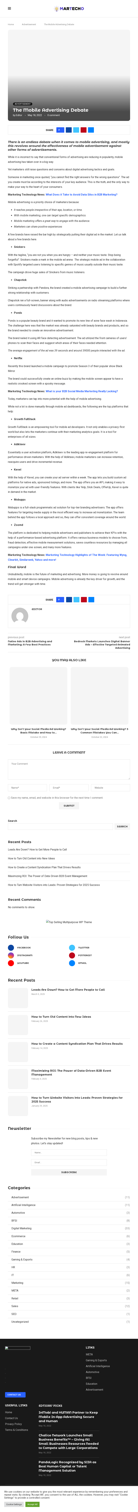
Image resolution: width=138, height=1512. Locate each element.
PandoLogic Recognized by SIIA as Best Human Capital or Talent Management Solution (67, 1466)
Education (70, 1244)
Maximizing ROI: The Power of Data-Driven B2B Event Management (47, 876)
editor (19, 115)
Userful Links (16, 1405)
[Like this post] (61, 130)
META (70, 1290)
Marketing (70, 1282)
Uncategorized (70, 1321)
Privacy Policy (13, 1424)
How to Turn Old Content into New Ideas (31, 858)
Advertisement (29, 24)
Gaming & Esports (70, 1259)
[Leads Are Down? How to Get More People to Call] (18, 998)
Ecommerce (70, 1236)
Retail (70, 1298)
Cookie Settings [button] (14, 1504)
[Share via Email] (91, 130)
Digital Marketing (70, 1228)
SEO (70, 1314)
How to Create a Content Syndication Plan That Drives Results (44, 867)
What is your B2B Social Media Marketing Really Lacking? (82, 391)
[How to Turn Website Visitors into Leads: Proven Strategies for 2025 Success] (18, 1106)
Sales (70, 1306)
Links (90, 1347)
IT (70, 1275)
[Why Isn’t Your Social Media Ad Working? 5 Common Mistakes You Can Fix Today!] (99, 696)
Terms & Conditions (16, 1430)
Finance (70, 1251)
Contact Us (11, 1418)
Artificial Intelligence (70, 1205)
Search (12, 820)
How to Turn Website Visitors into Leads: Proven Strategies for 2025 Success (54, 885)
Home (11, 24)
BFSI (70, 1220)
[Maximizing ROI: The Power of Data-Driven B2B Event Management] (18, 1079)
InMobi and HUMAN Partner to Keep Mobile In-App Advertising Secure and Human (68, 1417)
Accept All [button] (32, 1504)
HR (70, 1267)
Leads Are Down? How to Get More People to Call (37, 849)
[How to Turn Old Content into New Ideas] (18, 1025)
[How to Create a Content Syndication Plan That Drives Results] (18, 1052)
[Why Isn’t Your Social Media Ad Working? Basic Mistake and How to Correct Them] (38, 696)
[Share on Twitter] (76, 130)
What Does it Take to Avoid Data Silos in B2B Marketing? (81, 194)
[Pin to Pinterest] (84, 130)
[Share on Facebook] (69, 130)
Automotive (70, 1212)
